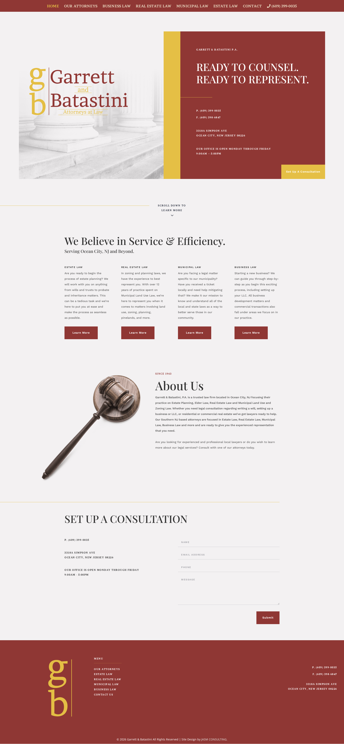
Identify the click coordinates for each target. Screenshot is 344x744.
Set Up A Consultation (303, 171)
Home (53, 6)
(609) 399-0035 (284, 6)
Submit (268, 617)
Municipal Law (192, 6)
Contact (252, 6)
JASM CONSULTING (214, 739)
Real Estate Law (153, 6)
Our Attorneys (80, 6)
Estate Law (225, 6)
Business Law (117, 6)
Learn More (81, 332)
